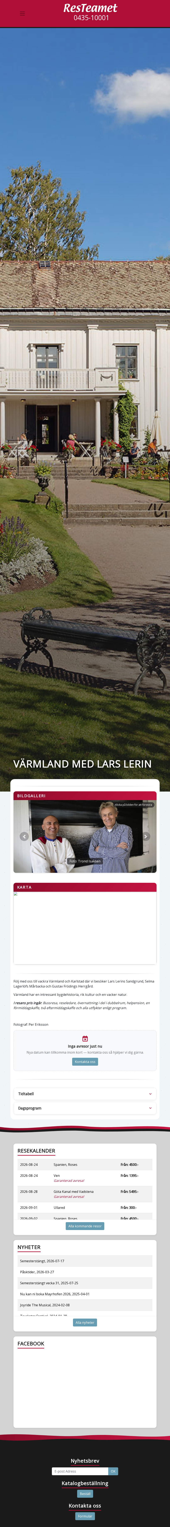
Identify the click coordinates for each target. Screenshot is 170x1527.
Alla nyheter (85, 1322)
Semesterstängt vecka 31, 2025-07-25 (49, 1283)
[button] (24, 836)
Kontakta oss (85, 1061)
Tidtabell (26, 1093)
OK (113, 1471)
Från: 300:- (129, 1207)
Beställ (85, 1493)
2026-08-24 (29, 1164)
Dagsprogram (29, 1108)
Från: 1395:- (129, 1175)
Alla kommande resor (85, 1226)
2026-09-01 (29, 1207)
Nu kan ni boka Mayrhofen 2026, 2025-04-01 (55, 1294)
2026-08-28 (29, 1191)
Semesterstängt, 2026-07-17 (42, 1261)
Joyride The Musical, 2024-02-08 (45, 1305)
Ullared (59, 1207)
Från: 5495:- (129, 1191)
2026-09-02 (29, 1218)
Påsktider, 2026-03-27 (37, 1272)
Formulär (85, 1516)
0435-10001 (91, 17)
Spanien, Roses (65, 1164)
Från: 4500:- (129, 1164)
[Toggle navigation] (22, 13)
